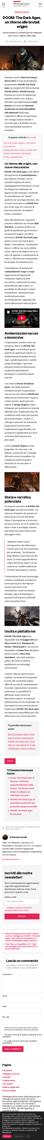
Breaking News (22, 12)
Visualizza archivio (11, 859)
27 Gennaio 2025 (32, 41)
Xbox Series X (15, 829)
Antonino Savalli (15, 41)
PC (26, 827)
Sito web (5, 1017)
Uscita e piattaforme (13, 157)
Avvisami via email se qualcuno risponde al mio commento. (22, 1036)
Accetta (6, 1136)
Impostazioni (19, 1136)
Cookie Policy (8, 1080)
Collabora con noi (10, 1074)
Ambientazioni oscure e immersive (20, 150)
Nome (4, 996)
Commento (7, 974)
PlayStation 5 (31, 827)
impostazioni (6, 1132)
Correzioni (7, 1084)
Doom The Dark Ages (17, 827)
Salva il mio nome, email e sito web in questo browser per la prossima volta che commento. (22, 1029)
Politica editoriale (10, 1087)
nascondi (31, 137)
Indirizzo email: (10, 897)
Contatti (6, 1077)
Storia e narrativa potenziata (17, 153)
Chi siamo (7, 1070)
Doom (7, 827)
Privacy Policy (9, 1090)
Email (4, 1006)
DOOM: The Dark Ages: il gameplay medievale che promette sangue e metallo (23, 803)
